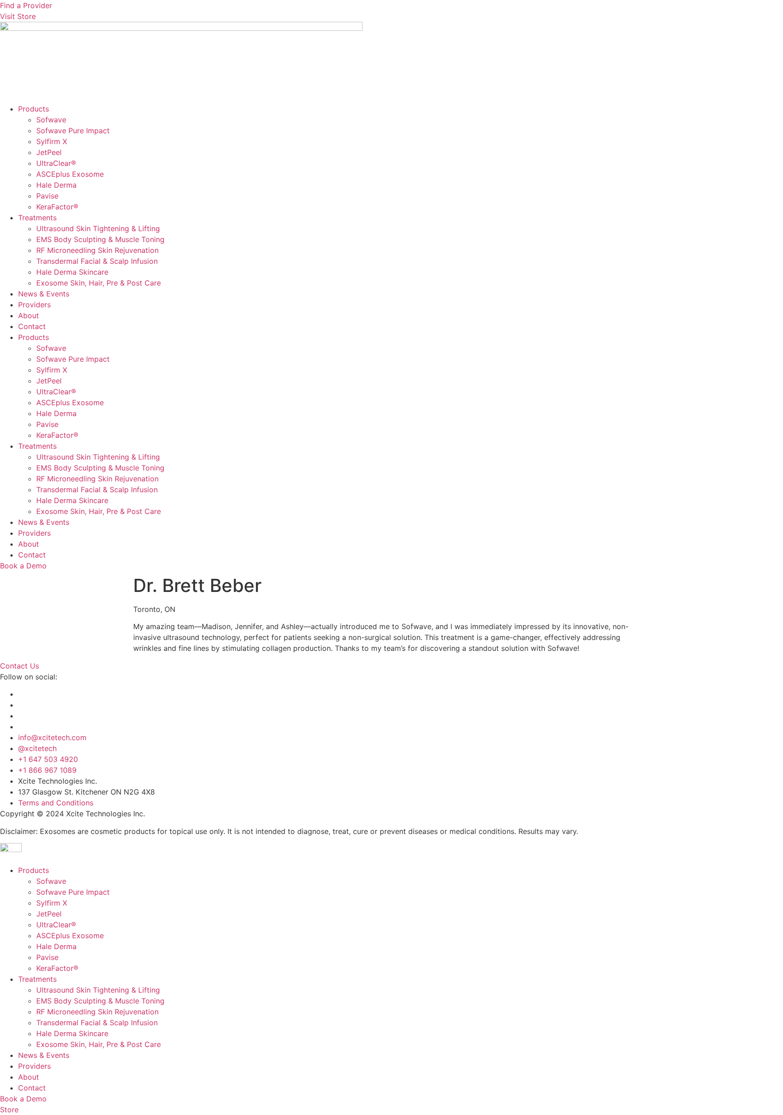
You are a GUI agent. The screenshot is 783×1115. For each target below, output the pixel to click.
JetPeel (49, 152)
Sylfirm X (51, 141)
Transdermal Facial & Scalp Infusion (97, 261)
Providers (34, 304)
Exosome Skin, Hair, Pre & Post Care (98, 282)
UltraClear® (56, 163)
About (28, 315)
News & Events (43, 293)
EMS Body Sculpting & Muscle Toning (100, 239)
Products (33, 108)
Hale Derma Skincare (72, 271)
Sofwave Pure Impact (73, 130)
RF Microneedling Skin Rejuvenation (97, 250)
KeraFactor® (57, 206)
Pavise (47, 195)
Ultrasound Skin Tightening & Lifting (98, 228)
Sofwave (51, 119)
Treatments (37, 217)
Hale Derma (56, 184)
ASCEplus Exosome (70, 174)
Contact (32, 326)
